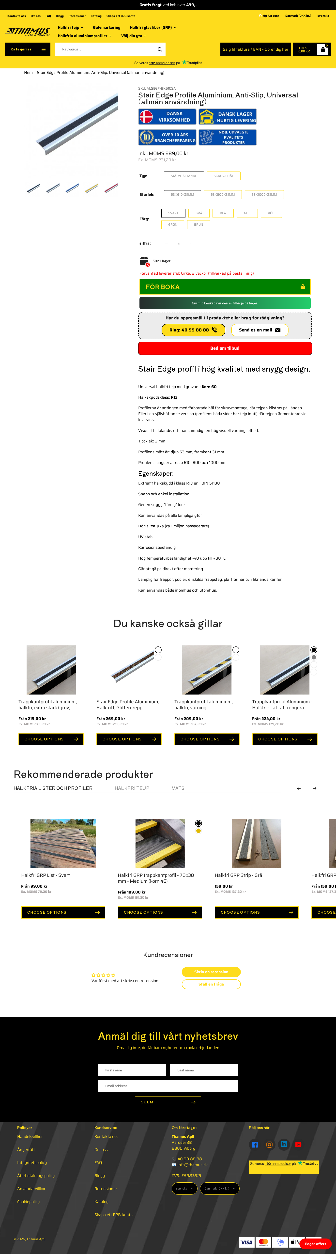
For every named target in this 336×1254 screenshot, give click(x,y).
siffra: (145, 243)
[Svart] (314, 650)
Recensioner (77, 16)
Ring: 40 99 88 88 (190, 330)
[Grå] (314, 657)
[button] (315, 1243)
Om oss (36, 16)
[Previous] (298, 788)
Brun (198, 224)
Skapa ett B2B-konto (121, 16)
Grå (199, 213)
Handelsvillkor (30, 1136)
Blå (223, 213)
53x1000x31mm (264, 194)
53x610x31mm (182, 194)
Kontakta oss (16, 16)
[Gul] (267, 831)
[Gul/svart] (236, 650)
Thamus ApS (36, 1239)
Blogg (60, 16)
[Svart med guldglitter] (158, 650)
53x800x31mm (223, 194)
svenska (323, 16)
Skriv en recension (211, 972)
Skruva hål (224, 175)
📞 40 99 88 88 (187, 1159)
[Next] (314, 788)
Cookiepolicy (28, 1202)
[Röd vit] (236, 657)
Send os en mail (257, 330)
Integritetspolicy (32, 1163)
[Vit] (314, 664)
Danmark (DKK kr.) (298, 16)
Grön (172, 224)
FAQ (48, 16)
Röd (271, 213)
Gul (247, 213)
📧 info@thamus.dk (190, 1165)
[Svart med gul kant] (267, 838)
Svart (173, 213)
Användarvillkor (31, 1189)
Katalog (96, 16)
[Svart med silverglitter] (158, 657)
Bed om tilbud (225, 348)
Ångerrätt (26, 1149)
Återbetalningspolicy (36, 1176)
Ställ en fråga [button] (211, 984)
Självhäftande (184, 175)
